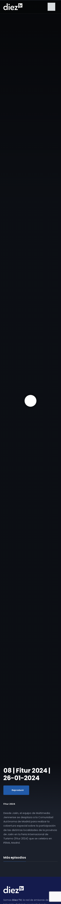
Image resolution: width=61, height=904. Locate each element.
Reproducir (18, 790)
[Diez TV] (12, 6)
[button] (51, 7)
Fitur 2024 (9, 804)
